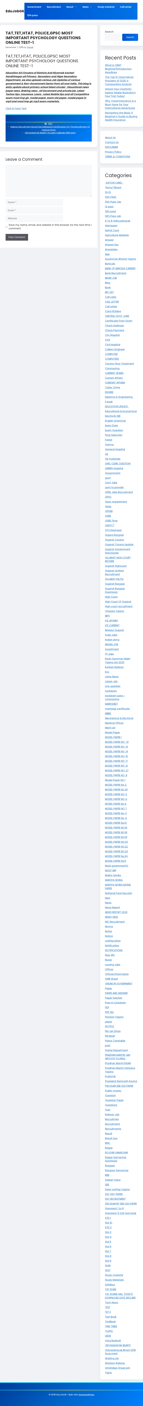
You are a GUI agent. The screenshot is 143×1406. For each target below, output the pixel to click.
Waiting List (112, 1358)
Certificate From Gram (118, 321)
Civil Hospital (112, 344)
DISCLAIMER (111, 147)
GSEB (108, 516)
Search (109, 31)
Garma (109, 444)
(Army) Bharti (113, 187)
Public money (113, 1090)
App (107, 254)
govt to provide (114, 487)
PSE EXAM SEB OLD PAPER (119, 1086)
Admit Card (112, 230)
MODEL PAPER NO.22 (116, 846)
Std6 (108, 1265)
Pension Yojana (114, 1017)
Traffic (109, 1331)
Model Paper (112, 732)
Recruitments (113, 1129)
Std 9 (108, 1261)
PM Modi (110, 1036)
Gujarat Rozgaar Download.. (115, 590)
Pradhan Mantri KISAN (118, 1063)
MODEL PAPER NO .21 (116, 766)
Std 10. (108, 1222)
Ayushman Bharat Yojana (120, 259)
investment (112, 649)
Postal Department (116, 1050)
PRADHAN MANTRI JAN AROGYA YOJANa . (117, 1056)
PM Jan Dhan (113, 1031)
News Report (112, 907)
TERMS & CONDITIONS (117, 156)
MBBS (108, 713)
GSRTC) (109, 525)
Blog (107, 282)
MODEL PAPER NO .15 (116, 756)
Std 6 (108, 1246)
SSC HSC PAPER (114, 1194)
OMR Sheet (111, 979)
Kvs (107, 672)
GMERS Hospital (114, 468)
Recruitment (54, 6)
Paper (108, 988)
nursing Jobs (112, 964)
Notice (109, 936)
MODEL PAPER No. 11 (116, 813)
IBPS (107, 616)
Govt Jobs (111, 482)
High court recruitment (119, 606)
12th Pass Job (113, 216)
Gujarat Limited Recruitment (114, 572)
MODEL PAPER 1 (113, 737)
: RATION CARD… (114, 182)
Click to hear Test (16, 108)
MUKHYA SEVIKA (114, 880)
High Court (111, 597)
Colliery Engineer (115, 349)
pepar (108, 1021)
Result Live (111, 1138)
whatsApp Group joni (117, 1368)
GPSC (108, 497)
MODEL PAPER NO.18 (116, 832)
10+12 (108, 192)
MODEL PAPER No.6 (115, 861)
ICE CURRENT (112, 625)
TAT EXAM (110, 1289)
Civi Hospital (112, 335)
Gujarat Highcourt (116, 566)
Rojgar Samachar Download (115, 1159)
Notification (112, 945)
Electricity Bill (112, 416)
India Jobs (111, 635)
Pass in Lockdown (115, 1002)
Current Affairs (114, 378)
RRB (107, 1175)
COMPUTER (111, 354)
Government (34, 6)
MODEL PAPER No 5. (116, 804)
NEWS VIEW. (111, 917)
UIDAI (108, 1336)
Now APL (110, 955)
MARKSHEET (111, 704)
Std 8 (108, 1256)
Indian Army (112, 639)
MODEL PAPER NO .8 (116, 775)
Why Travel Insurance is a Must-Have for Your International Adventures (120, 104)
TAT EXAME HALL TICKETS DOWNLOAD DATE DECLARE (120, 1295)
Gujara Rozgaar (114, 535)
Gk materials (112, 459)
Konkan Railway (114, 667)
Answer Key (112, 244)
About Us (110, 137)
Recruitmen (112, 1119)
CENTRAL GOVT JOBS (117, 316)
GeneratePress (86, 1394)
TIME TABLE (111, 1326)
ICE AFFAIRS (111, 620)
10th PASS (110, 197)
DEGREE (109, 392)
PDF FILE (109, 1012)
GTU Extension (113, 530)
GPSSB (109, 511)
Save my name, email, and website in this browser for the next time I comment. (50, 226)
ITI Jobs (109, 654)
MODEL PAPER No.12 (116, 823)
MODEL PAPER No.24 (116, 856)
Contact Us (112, 142)
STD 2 (108, 1227)
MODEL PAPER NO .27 (116, 770)
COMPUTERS (112, 359)
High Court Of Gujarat (118, 601)
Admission (111, 225)
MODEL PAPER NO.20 (116, 842)
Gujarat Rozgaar (115, 584)
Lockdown (111, 691)
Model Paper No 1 (115, 780)
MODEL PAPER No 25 (116, 789)
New (107, 898)
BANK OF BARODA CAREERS (120, 268)
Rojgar (109, 1148)
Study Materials (114, 1280)
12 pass (109, 206)
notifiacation (113, 941)
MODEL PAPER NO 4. (116, 799)
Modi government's (116, 865)
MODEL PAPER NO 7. (116, 808)
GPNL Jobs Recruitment (119, 492)
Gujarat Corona (114, 539)
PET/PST (109, 1026)
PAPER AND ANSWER (116, 993)
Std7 (107, 1270)
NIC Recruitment (115, 921)
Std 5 (108, 1241)
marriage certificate (117, 708)
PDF (107, 1007)
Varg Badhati (113, 1340)
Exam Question (114, 430)
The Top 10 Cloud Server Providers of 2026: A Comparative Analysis (119, 80)
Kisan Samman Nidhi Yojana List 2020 (117, 660)
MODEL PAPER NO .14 (116, 751)
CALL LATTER (112, 301)
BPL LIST (109, 292)
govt (108, 478)
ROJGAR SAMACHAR (116, 1152)
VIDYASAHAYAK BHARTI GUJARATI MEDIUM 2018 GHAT (50, 132)
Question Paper (114, 1100)
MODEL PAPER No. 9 (116, 818)
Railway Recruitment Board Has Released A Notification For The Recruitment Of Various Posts (50, 128)
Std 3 (108, 1232)
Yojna (108, 1372)
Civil (107, 340)
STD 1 (108, 1218)
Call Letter (125, 6)
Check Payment (114, 330)
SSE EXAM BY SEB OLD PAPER (121, 1203)
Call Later (110, 297)
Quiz (107, 1109)
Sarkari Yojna (113, 1180)
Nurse (108, 960)
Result (69, 6)
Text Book (110, 1317)
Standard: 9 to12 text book (120, 1213)
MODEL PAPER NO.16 (116, 827)
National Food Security (118, 893)
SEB (107, 1184)
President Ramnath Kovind (121, 1081)
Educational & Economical (121, 411)
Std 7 (108, 1251)
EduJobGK (15, 11)
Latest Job (111, 681)
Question (110, 1095)
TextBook (110, 1321)
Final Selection (113, 435)
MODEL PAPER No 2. (116, 785)
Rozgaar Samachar (116, 1170)
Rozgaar (110, 1165)
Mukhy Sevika (113, 875)
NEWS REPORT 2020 (116, 912)
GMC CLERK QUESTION (117, 463)
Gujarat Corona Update (119, 544)
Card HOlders (113, 311)
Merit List (110, 727)
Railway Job (112, 1114)
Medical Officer (114, 723)
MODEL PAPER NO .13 (116, 746)
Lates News (112, 676)
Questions (111, 1105)
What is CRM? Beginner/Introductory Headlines (118, 69)
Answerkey (111, 249)
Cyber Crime (112, 387)
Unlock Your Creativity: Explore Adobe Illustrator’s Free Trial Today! (120, 92)
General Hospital (115, 449)
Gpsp (108, 506)
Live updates (112, 686)
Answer (109, 240)
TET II (108, 1312)
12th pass (32, 15)
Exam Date (111, 425)
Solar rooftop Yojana (117, 1189)
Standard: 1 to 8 (114, 1208)
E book (109, 401)
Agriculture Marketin (117, 235)
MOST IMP (110, 870)
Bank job (110, 263)
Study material (106, 6)
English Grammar (115, 420)
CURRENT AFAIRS (114, 373)
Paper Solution (113, 998)
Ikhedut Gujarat (114, 630)
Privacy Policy (113, 152)
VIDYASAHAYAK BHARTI (118, 1345)
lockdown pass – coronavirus (115, 697)
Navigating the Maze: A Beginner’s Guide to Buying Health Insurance (121, 116)
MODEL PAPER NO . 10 (117, 742)
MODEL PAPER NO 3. (116, 794)
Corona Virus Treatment (119, 363)
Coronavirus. (112, 368)
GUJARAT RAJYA (114, 579)
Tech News (111, 1302)
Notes (108, 931)
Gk (106, 454)
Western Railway (115, 1363)
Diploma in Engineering (119, 397)
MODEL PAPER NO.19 (116, 837)
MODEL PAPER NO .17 (116, 761)
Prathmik (110, 1076)
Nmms (109, 926)
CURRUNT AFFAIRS (115, 382)
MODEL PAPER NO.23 (116, 851)
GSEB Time (111, 520)
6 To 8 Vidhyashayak (117, 221)
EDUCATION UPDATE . (117, 406)
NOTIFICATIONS (114, 950)
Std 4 (108, 1237)
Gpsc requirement (116, 501)
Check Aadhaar (114, 325)
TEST (50, 123)
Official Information (117, 974)
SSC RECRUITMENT (115, 1199)
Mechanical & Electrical (119, 718)
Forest (108, 440)
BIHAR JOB (111, 278)
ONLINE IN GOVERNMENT (118, 983)
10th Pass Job (113, 202)
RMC (107, 1143)
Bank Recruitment (115, 273)
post (107, 1045)
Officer (109, 969)
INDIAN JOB (111, 644)
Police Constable (115, 1040)
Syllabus (110, 1284)
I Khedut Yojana (114, 611)
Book (108, 287)
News (86, 6)
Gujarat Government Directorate (117, 551)
